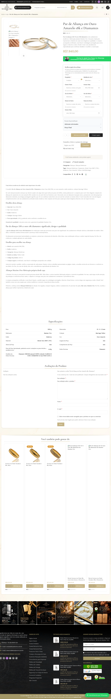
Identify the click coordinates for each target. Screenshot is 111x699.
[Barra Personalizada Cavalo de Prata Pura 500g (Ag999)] (56, 656)
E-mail (59, 409)
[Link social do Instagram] (99, 1)
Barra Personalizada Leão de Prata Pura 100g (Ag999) (70, 680)
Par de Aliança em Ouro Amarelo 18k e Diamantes (96, 579)
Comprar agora (96, 135)
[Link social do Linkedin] (105, 1)
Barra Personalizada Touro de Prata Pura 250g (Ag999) (70, 666)
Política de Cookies (34, 664)
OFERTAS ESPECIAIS (86, 7)
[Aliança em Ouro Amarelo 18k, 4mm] (13, 453)
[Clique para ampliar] (23, 55)
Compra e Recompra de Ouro (37, 654)
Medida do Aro (88, 77)
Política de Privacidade (35, 662)
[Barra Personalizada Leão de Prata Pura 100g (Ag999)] (56, 684)
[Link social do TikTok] (108, 1)
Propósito (68, 77)
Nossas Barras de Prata (35, 649)
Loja (7, 14)
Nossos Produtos (34, 643)
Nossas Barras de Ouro (35, 646)
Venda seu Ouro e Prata (36, 651)
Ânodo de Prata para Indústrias (38, 657)
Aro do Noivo (69, 93)
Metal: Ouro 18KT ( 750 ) (92, 168)
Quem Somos (33, 641)
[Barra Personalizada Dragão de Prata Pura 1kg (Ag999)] (56, 642)
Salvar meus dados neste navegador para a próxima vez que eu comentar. (80, 416)
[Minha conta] (97, 7)
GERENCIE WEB (77, 697)
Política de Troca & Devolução (37, 670)
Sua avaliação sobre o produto (66, 381)
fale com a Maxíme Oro (88, 286)
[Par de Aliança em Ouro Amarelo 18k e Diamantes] (97, 511)
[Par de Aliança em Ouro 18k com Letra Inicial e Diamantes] (76, 511)
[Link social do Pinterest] (77, 174)
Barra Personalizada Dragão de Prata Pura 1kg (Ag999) (69, 638)
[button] (13, 586)
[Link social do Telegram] (82, 174)
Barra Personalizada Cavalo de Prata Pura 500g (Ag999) (69, 652)
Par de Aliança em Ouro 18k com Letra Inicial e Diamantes (76, 579)
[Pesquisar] (73, 8)
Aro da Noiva (88, 93)
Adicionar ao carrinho (80, 135)
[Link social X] (95, 1)
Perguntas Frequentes (35, 678)
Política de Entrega (34, 667)
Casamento (81, 168)
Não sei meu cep (68, 148)
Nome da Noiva (88, 101)
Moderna (65, 170)
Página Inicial (33, 638)
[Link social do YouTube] (102, 1)
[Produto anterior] (104, 14)
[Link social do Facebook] (92, 1)
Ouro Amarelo (73, 170)
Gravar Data (87, 84)
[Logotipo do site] (6, 7)
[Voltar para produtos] (106, 14)
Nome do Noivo (69, 101)
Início (3, 14)
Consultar (85, 145)
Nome (59, 401)
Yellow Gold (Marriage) (84, 170)
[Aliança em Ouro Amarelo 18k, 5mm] (34, 453)
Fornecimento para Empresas (37, 659)
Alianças (72, 165)
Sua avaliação (61, 378)
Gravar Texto (68, 84)
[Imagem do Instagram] (27, 612)
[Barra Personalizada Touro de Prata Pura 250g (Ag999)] (56, 670)
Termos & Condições (35, 675)
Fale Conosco (33, 680)
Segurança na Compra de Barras (38, 672)
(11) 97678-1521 (23, 1)
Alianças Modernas (80, 165)
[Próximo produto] (109, 14)
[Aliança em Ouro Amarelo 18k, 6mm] (55, 453)
